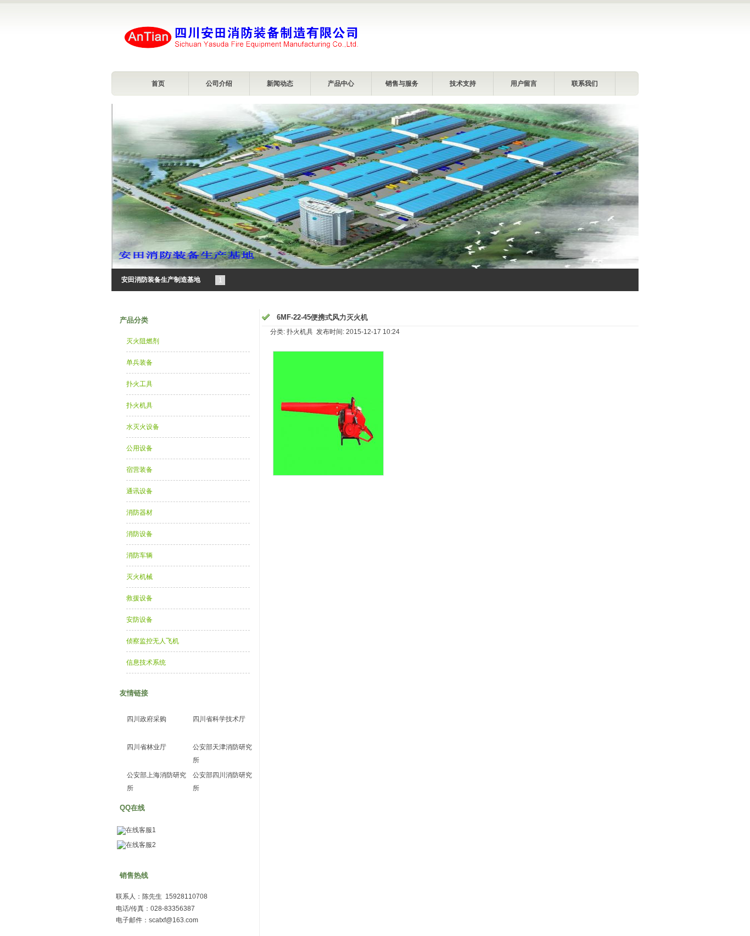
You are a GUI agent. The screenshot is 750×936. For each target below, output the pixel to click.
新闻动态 (280, 83)
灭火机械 (139, 577)
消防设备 (139, 534)
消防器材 (139, 512)
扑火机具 (139, 405)
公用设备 (139, 448)
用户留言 (524, 83)
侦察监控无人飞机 (152, 641)
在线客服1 (141, 830)
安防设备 (139, 619)
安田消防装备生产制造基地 (160, 279)
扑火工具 (139, 384)
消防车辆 (139, 555)
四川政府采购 (146, 719)
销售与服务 (401, 83)
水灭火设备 (142, 427)
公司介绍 (219, 83)
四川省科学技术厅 (219, 719)
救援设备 (139, 598)
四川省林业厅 (146, 747)
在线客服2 (141, 845)
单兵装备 (139, 362)
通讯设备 (139, 491)
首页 (158, 83)
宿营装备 (139, 469)
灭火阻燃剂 (142, 341)
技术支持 (463, 83)
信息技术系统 (146, 662)
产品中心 (341, 83)
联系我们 (585, 83)
